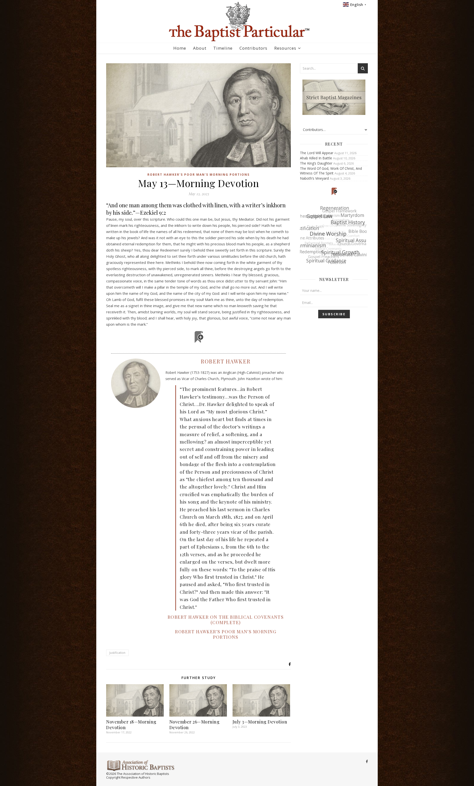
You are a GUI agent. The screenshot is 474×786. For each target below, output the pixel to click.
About (199, 48)
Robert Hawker (226, 361)
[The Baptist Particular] (237, 21)
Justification (117, 653)
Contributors (253, 48)
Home (179, 48)
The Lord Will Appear (316, 152)
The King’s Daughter (316, 163)
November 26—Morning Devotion (194, 724)
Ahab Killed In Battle (316, 158)
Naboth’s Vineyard (314, 178)
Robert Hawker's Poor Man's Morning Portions (198, 174)
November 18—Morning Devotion (131, 724)
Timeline (223, 48)
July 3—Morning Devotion (260, 722)
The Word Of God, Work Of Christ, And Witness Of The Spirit (331, 170)
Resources (285, 48)
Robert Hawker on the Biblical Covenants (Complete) (226, 619)
